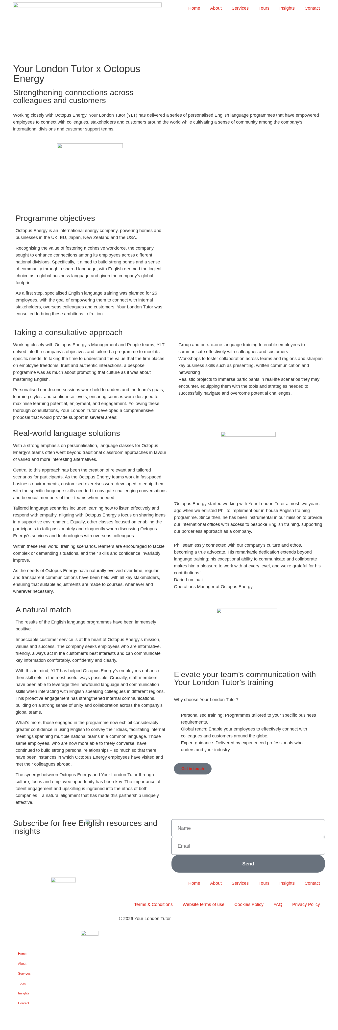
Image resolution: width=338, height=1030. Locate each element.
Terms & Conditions (153, 904)
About (216, 8)
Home (194, 8)
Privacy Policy (306, 904)
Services (240, 8)
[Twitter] (46, 905)
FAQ (277, 904)
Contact (312, 8)
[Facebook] (33, 905)
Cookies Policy (249, 904)
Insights (287, 8)
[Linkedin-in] (60, 905)
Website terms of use (203, 904)
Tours (264, 8)
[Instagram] (19, 905)
